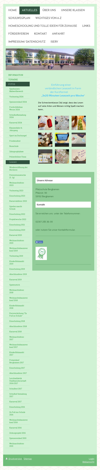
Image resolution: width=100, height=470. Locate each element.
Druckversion (15, 458)
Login (91, 458)
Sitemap (28, 458)
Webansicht (88, 461)
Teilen (40, 242)
